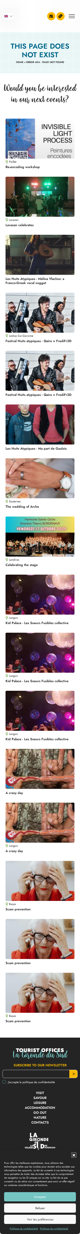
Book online (60, 16)
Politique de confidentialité (24, 1229)
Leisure (40, 1102)
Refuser (40, 1208)
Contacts (40, 1122)
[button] (74, 1155)
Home (19, 62)
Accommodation (40, 1107)
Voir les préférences (40, 1219)
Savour (40, 1097)
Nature (40, 1117)
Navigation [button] (72, 16)
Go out (40, 1112)
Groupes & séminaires (51, 16)
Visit (40, 1093)
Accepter (40, 1197)
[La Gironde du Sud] (31, 16)
